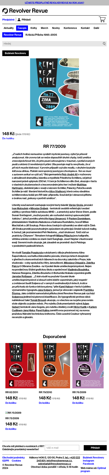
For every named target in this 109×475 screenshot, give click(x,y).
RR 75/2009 (12, 418)
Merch (44, 28)
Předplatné (8, 19)
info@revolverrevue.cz (59, 460)
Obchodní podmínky (13, 457)
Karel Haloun (66, 286)
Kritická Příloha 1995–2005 (41, 34)
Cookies (16, 460)
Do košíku (8, 138)
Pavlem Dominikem (79, 218)
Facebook (88, 463)
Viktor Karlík (80, 307)
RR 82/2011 (11, 392)
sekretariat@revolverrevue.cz (54, 463)
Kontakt (85, 28)
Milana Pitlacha (64, 235)
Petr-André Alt (70, 174)
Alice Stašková (57, 191)
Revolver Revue (13, 34)
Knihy (34, 28)
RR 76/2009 (79, 392)
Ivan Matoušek (20, 208)
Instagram (88, 460)
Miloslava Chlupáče (74, 262)
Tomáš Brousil (38, 300)
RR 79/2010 (45, 392)
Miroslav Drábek (39, 208)
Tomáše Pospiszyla (32, 252)
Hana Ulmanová (57, 218)
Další (96, 28)
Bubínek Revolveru (15, 53)
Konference (70, 28)
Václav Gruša (76, 205)
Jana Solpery (45, 290)
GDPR (5, 460)
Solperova (17, 296)
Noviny (56, 28)
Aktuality (9, 28)
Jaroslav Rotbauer (22, 276)
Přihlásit (26, 19)
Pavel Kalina (43, 310)
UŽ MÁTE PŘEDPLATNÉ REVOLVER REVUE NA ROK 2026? (54, 2)
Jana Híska (29, 310)
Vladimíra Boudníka (78, 269)
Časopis (22, 28)
